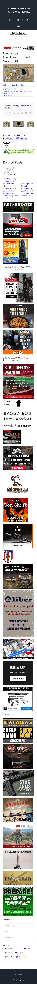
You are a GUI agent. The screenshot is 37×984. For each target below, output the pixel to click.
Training (10, 93)
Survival (30, 91)
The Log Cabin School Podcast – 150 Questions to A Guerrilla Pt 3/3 (27, 188)
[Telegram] (30, 113)
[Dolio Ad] (18, 122)
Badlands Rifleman (10, 88)
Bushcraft (24, 91)
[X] (10, 113)
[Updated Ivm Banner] (18, 149)
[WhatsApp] (22, 113)
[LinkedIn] (18, 113)
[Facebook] (6, 113)
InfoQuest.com (18, 974)
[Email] (26, 113)
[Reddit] (14, 113)
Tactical (5, 93)
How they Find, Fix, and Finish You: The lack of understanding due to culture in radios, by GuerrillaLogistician (11, 187)
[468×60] (18, 47)
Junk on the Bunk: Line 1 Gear (14, 85)
